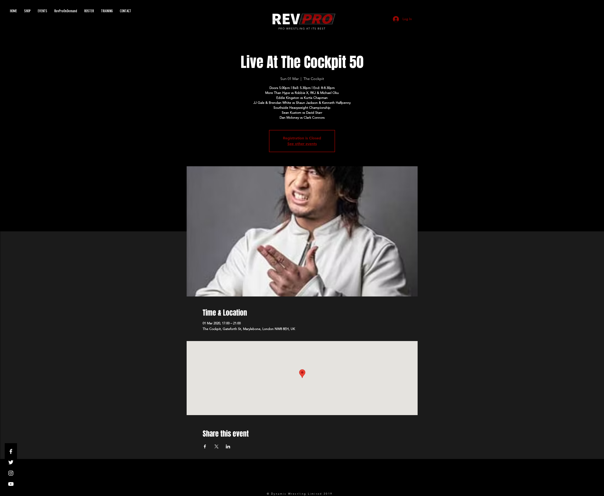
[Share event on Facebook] (205, 446)
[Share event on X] (216, 446)
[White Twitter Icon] (11, 462)
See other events (302, 144)
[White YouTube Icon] (11, 484)
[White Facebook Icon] (11, 451)
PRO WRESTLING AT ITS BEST (302, 28)
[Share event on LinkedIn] (228, 446)
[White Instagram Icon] (11, 473)
